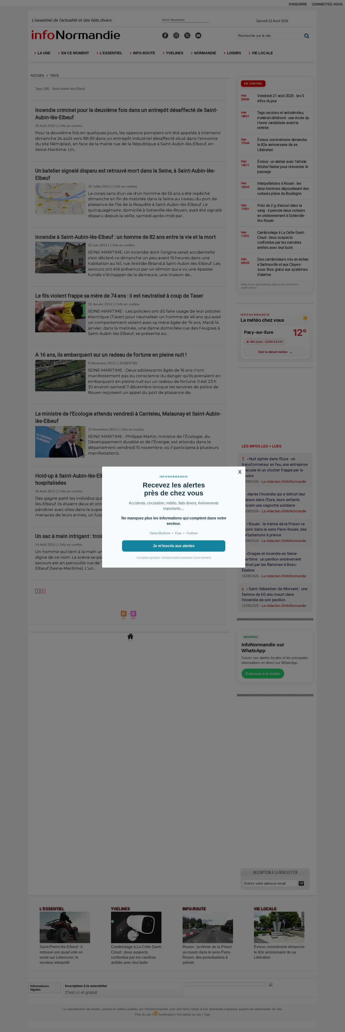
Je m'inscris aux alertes (174, 546)
